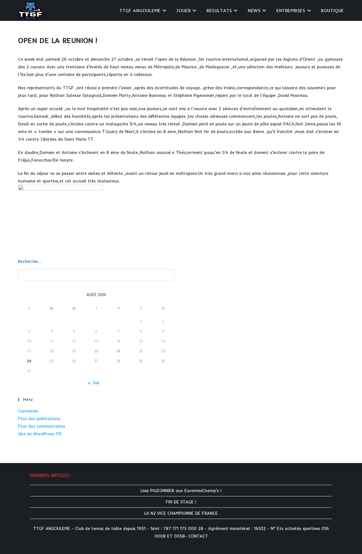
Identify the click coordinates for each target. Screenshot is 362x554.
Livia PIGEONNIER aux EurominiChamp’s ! (181, 490)
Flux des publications (39, 418)
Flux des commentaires (41, 426)
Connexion (28, 411)
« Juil (93, 382)
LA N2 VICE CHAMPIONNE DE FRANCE (181, 513)
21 (118, 351)
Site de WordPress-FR (39, 433)
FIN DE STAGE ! (181, 502)
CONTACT (198, 536)
